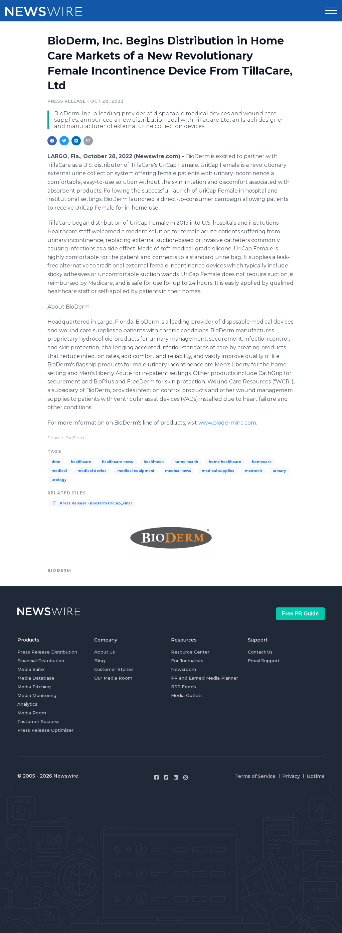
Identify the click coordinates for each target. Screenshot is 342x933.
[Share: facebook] (52, 141)
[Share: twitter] (64, 141)
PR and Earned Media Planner (204, 678)
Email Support (264, 660)
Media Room (31, 712)
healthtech (154, 462)
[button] (331, 10)
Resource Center (190, 652)
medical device (92, 471)
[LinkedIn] (176, 777)
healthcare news (117, 462)
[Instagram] (185, 777)
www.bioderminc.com (227, 423)
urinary (279, 471)
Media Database (35, 678)
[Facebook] (156, 777)
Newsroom (183, 669)
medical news (178, 471)
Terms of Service (255, 776)
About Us (104, 652)
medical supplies (218, 471)
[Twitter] (166, 777)
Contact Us (260, 652)
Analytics (27, 704)
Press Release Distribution (47, 652)
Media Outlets (187, 695)
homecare (262, 462)
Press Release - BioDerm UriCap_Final (95, 503)
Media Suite (30, 669)
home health (186, 462)
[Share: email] (88, 141)
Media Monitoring (36, 695)
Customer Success (38, 721)
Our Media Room (113, 678)
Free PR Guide (300, 613)
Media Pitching (34, 686)
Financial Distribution (40, 660)
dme (55, 462)
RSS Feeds (183, 686)
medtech (253, 471)
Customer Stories (114, 669)
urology (58, 480)
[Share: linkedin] (76, 141)
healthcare (81, 462)
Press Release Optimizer (45, 730)
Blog (99, 660)
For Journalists (187, 660)
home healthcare (225, 462)
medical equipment (135, 471)
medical (59, 471)
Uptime (316, 776)
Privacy (291, 776)
